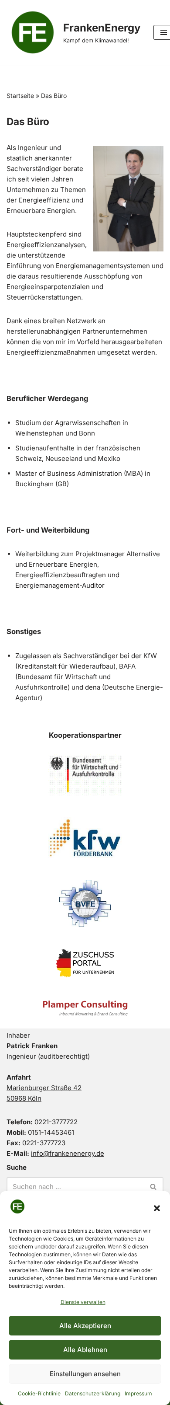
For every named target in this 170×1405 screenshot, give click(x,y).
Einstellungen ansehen (85, 1374)
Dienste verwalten (83, 1302)
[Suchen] (153, 1186)
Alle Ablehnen (85, 1350)
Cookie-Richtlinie (39, 1393)
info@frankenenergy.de (67, 1153)
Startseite (20, 95)
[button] (157, 1208)
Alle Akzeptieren (85, 1325)
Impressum (138, 1393)
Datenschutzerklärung (92, 1393)
